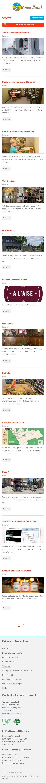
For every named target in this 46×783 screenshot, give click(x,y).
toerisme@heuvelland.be (12, 714)
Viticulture (6, 666)
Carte (4, 688)
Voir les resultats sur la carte (25, 25)
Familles (5, 648)
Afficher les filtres (37, 18)
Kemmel (5, 36)
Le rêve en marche (10, 657)
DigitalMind (27, 776)
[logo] (27, 7)
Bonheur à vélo (9, 661)
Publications (7, 675)
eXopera (5, 778)
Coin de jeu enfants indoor (21, 234)
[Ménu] (5, 6)
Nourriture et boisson (11, 679)
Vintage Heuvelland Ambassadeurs (17, 670)
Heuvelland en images (12, 683)
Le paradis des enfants (12, 653)
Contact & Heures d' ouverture (12, 772)
